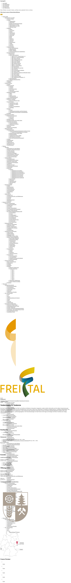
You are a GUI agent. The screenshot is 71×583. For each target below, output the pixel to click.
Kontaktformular (6, 446)
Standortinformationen (9, 285)
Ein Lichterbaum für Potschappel (13, 209)
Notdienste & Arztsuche (12, 115)
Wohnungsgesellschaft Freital (13, 306)
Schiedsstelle (9, 167)
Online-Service (8, 194)
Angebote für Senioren (13, 124)
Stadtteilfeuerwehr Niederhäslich (18, 173)
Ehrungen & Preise (11, 52)
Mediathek (9, 201)
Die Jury (11, 213)
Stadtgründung (12, 21)
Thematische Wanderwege (14, 280)
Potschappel (11, 30)
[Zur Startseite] (22, 396)
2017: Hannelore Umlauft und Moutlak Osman (21, 72)
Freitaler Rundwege (13, 268)
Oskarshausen (10, 262)
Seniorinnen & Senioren (12, 121)
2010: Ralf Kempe (15, 66)
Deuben (10, 31)
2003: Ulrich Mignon (16, 60)
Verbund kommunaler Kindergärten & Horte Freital (19, 131)
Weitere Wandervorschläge (14, 281)
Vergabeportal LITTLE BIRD (15, 135)
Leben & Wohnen (8, 83)
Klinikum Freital (10, 119)
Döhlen (10, 29)
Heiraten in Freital (10, 164)
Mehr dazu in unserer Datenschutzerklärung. (10, 12)
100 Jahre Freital (12, 27)
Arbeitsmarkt (9, 289)
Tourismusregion (10, 248)
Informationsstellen (13, 255)
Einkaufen (9, 290)
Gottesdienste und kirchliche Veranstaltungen (18, 112)
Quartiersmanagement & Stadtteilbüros (17, 51)
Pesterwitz (11, 45)
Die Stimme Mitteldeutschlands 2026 (14, 211)
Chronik (8, 20)
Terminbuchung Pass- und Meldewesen (15, 196)
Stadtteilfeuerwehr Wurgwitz (17, 176)
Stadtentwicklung (10, 46)
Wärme (8, 296)
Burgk (10, 37)
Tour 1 (13, 269)
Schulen (8, 139)
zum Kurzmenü (6, 6)
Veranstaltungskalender (11, 204)
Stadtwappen (11, 22)
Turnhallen (11, 105)
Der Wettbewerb (12, 217)
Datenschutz (5, 448)
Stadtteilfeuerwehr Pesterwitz (17, 174)
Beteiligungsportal (10, 199)
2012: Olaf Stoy (15, 69)
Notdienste (11, 118)
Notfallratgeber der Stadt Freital (9, 439)
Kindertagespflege (13, 134)
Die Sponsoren (12, 220)
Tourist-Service (10, 254)
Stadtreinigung (10, 302)
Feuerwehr (9, 168)
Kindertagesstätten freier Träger (15, 133)
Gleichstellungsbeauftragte (12, 166)
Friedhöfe (9, 113)
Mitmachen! (11, 180)
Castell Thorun (12, 241)
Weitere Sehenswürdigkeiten (13, 237)
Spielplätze (11, 107)
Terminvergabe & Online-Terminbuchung (9, 481)
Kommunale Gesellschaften (10, 303)
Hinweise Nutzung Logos (14, 100)
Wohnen (8, 84)
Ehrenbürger (11, 53)
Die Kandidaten (12, 212)
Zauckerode (11, 35)
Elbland (10, 251)
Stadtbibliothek (10, 140)
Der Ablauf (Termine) (13, 216)
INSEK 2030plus (12, 50)
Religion (9, 108)
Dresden (11, 250)
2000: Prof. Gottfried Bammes (18, 57)
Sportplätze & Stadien (13, 104)
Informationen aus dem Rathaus (13, 148)
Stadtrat (8, 185)
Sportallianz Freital (11, 311)
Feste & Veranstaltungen (10, 203)
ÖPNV (10, 93)
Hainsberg (11, 38)
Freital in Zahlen (10, 18)
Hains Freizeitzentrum (11, 261)
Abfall (8, 300)
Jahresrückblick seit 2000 (14, 25)
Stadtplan (9, 81)
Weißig (10, 43)
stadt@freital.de (9, 465)
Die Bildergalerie (12, 215)
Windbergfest (9, 205)
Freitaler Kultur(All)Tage (12, 210)
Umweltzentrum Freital (14, 91)
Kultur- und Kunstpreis (14, 55)
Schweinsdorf (12, 34)
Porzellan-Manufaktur (13, 243)
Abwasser (9, 301)
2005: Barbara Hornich (16, 63)
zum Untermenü (6, 5)
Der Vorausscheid (12, 222)
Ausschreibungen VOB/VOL (13, 154)
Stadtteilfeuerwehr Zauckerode (18, 177)
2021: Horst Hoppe (15, 74)
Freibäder (9, 264)
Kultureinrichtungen (9, 223)
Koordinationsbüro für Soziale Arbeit (14, 120)
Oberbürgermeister (11, 159)
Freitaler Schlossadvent (11, 208)
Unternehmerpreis (13, 78)
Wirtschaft (5, 283)
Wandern (9, 266)
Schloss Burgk (10, 232)
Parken (10, 94)
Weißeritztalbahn (10, 233)
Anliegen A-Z (10, 195)
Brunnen (11, 247)
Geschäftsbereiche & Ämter (12, 160)
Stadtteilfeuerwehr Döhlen (17, 170)
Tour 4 (13, 273)
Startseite (2, 400)
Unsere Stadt (5, 16)
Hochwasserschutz (13, 88)
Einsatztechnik (12, 178)
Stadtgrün (11, 86)
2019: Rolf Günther (15, 73)
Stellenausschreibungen (12, 153)
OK (1, 14)
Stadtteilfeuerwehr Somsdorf (17, 175)
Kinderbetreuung (10, 129)
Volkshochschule (10, 142)
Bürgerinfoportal (10, 188)
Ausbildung (9, 163)
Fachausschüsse (10, 187)
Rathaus (4, 146)
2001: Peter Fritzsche (16, 58)
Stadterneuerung (12, 49)
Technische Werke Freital (12, 304)
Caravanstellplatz (12, 257)
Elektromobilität (12, 95)
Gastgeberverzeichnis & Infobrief (16, 258)
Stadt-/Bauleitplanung (13, 48)
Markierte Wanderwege (14, 267)
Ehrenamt (9, 126)
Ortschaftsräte (10, 191)
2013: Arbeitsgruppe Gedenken (18, 70)
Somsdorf (11, 44)
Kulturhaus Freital (10, 225)
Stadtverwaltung (8, 157)
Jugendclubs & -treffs (13, 103)
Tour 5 (13, 274)
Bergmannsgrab (12, 240)
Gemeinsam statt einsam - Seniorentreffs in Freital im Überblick (16, 440)
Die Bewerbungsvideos (14, 219)
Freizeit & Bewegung (9, 260)
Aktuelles (7, 147)
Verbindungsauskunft (13, 97)
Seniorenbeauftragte (13, 122)
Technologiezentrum (11, 288)
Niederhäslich (12, 32)
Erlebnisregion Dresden (12, 292)
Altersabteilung (12, 182)
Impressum (5, 447)
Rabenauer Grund (10, 234)
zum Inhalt (5, 3)
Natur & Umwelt (10, 85)
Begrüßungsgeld (10, 145)
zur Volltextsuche (6, 7)
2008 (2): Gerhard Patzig (17, 65)
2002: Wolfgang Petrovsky (17, 59)
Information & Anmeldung (14, 136)
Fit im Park (9, 206)
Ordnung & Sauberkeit (11, 98)
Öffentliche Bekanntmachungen (13, 149)
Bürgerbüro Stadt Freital (12, 161)
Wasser (8, 299)
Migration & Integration (12, 127)
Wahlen (8, 192)
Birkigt (10, 36)
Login (4, 452)
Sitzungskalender (10, 190)
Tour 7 (13, 276)
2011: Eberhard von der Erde (17, 67)
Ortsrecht (9, 198)
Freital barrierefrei (10, 125)
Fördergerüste (12, 246)
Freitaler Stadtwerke (11, 307)
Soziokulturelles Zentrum (12, 227)
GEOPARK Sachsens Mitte (12, 236)
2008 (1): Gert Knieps (16, 64)
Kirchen (11, 110)
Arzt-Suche (11, 117)
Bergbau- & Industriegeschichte (15, 23)
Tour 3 (13, 272)
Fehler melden (5, 450)
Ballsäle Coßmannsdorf (12, 226)
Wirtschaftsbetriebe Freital (12, 310)
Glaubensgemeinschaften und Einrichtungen (18, 111)
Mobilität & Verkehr (11, 92)
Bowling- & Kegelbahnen (14, 106)
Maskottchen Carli (11, 143)
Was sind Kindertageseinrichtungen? (16, 138)
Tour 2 (13, 271)
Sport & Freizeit (10, 101)
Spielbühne (9, 229)
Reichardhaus (12, 244)
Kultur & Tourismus (7, 202)
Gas (8, 295)
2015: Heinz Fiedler (16, 71)
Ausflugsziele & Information (10, 231)
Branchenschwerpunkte (11, 286)
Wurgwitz (11, 41)
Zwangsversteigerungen (12, 156)
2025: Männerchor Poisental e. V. (18, 77)
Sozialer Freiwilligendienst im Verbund (19, 132)
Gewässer (11, 87)
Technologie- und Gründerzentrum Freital (15, 309)
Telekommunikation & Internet (13, 297)
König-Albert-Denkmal (14, 238)
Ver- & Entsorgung (9, 293)
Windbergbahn (12, 245)
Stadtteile (9, 28)
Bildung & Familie (8, 128)
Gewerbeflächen (10, 287)
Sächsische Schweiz (13, 253)
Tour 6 (13, 275)
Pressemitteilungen (11, 152)
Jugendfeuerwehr (12, 181)
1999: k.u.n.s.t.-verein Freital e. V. (19, 56)
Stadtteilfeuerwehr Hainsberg (17, 171)
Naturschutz (11, 90)
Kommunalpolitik (8, 184)
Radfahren (9, 282)
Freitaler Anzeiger (10, 150)
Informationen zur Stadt (9, 17)
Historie (11, 183)
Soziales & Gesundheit (9, 114)
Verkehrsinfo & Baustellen (12, 155)
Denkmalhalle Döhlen (13, 239)
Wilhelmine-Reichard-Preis (14, 79)
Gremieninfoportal (11, 189)
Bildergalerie (9, 80)
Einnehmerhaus (10, 230)
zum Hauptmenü (6, 4)
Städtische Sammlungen (12, 224)
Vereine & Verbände (11, 99)
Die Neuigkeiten (12, 218)
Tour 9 (13, 279)
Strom (8, 294)
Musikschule (9, 141)
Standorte (11, 169)
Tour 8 (13, 278)
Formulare (9, 197)
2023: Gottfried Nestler (16, 76)
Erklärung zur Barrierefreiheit (9, 449)
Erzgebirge (11, 252)
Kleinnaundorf (12, 42)
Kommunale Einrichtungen (12, 162)
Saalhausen (11, 39)
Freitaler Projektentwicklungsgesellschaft (15, 308)
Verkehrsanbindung (13, 259)
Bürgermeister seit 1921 (14, 24)
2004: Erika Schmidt (16, 62)
